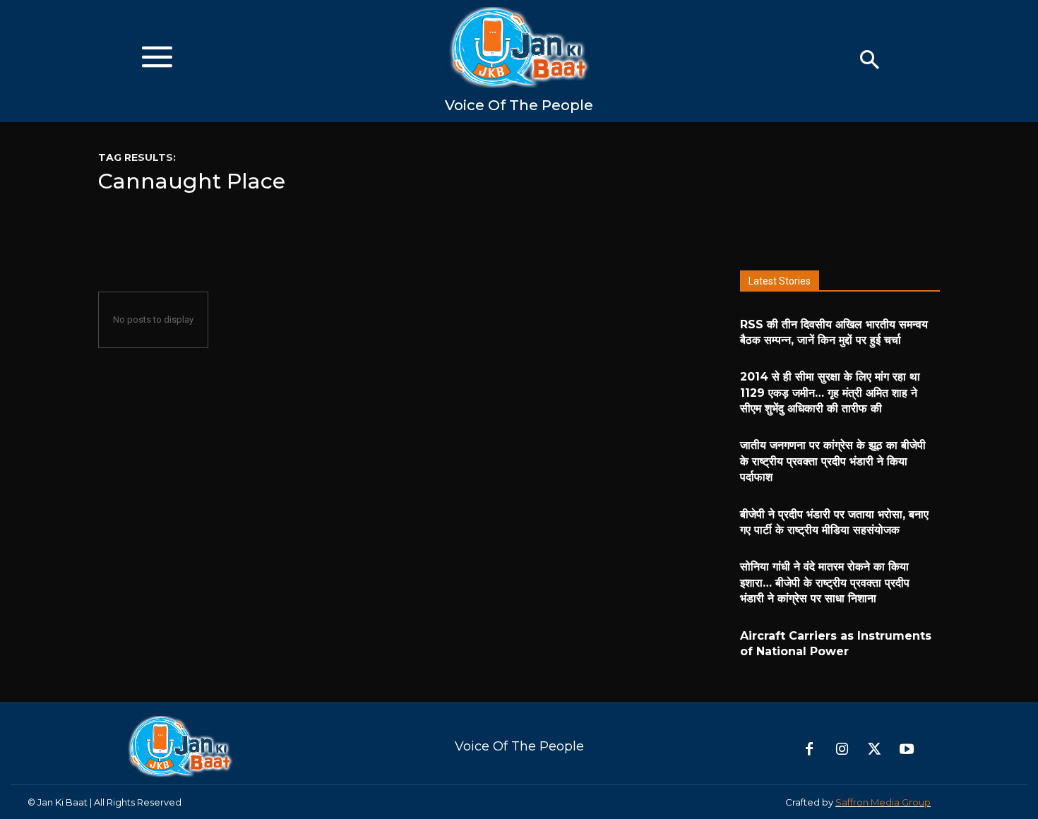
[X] (874, 750)
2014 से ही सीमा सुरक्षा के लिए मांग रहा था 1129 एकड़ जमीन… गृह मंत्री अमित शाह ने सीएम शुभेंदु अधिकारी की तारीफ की (830, 392)
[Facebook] (809, 750)
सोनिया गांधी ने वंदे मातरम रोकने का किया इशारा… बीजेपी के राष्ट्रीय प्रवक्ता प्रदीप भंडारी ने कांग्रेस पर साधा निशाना (824, 582)
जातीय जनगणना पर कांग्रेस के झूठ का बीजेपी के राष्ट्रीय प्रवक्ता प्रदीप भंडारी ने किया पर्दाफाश (833, 461)
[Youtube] (906, 750)
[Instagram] (841, 750)
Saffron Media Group (883, 802)
